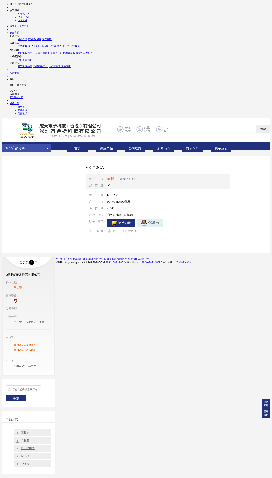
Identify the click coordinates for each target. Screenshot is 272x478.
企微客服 (66, 66)
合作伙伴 (132, 259)
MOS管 (25, 456)
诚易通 (37, 39)
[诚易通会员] (15, 301)
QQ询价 (153, 222)
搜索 (16, 398)
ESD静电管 (28, 448)
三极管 (25, 432)
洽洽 (45, 66)
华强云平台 (23, 17)
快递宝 (28, 66)
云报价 (28, 59)
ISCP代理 (54, 46)
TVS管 (25, 463)
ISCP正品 (64, 46)
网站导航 (98, 259)
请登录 (13, 26)
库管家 (21, 66)
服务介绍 (88, 259)
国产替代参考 (45, 53)
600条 (31, 39)
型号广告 (57, 53)
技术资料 (22, 20)
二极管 (25, 440)
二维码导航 (144, 259)
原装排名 (22, 46)
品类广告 (88, 53)
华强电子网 (23, 13)
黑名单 (21, 106)
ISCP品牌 (43, 46)
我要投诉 (22, 113)
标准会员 (22, 39)
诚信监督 (14, 103)
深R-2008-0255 (183, 262)
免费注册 (24, 26)
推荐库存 (67, 53)
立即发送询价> (126, 179)
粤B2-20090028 (150, 262)
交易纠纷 (22, 110)
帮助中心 (14, 72)
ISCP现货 (75, 46)
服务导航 (14, 32)
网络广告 (32, 53)
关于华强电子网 (63, 259)
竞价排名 (22, 53)
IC (105, 259)
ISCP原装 (33, 46)
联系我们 (77, 259)
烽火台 (21, 59)
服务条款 (112, 259)
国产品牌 (47, 39)
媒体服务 (78, 53)
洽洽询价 (124, 222)
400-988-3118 (16, 97)
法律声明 (122, 259)
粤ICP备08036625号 (116, 262)
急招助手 (38, 66)
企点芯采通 (55, 66)
